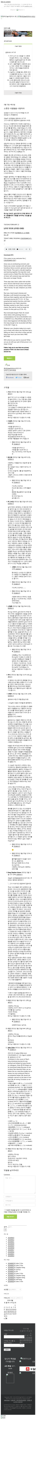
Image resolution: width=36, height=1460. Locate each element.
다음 (8, 28)
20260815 (11, 1254)
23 (5, 1314)
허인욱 (10, 457)
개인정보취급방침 (21, 1400)
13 (12, 1309)
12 (10, 1309)
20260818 (11, 1248)
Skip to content (5, 2)
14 (13, 1309)
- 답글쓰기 (16, 444)
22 (15, 1312)
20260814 (11, 1256)
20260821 (11, 1242)
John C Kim (11, 1048)
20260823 (11, 1238)
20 (12, 1312)
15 (15, 1309)
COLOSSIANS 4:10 (9, 260)
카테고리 (7, 1298)
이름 (6, 1334)
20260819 (11, 1246)
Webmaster (7, 1400)
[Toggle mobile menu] (1, 18)
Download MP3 (8, 255)
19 (10, 1312)
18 (8, 1312)
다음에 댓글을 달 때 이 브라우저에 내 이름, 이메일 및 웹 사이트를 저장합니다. (17, 1211)
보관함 (6, 1289)
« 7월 (5, 1318)
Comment (7, 1175)
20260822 (11, 1240)
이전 (5, 28)
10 (6, 1309)
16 (5, 1312)
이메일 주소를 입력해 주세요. (9, 1342)
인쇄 (8, 365)
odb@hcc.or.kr (28, 6)
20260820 (11, 1244)
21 (13, 1312)
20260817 (11, 1250)
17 (6, 1312)
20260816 (11, 1252)
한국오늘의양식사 (10, 368)
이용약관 (13, 1400)
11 (8, 1309)
